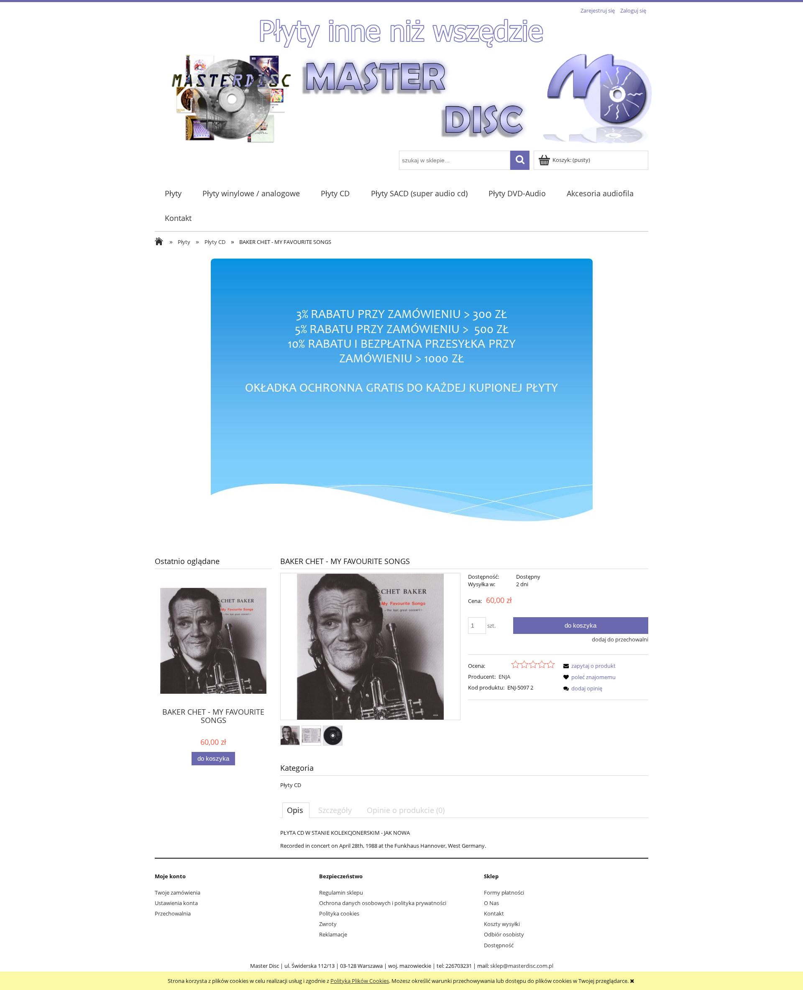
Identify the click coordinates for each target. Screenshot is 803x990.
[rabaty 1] (401, 398)
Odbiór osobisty (504, 934)
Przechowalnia (173, 913)
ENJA (504, 676)
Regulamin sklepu (341, 892)
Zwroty (328, 924)
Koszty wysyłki (502, 924)
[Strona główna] (412, 97)
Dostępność (499, 945)
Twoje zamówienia (177, 892)
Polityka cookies (339, 913)
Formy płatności (504, 892)
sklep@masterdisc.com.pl (521, 965)
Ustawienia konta (176, 903)
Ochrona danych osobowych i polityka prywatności (382, 903)
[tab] (296, 810)
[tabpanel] (464, 839)
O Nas (491, 903)
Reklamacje (333, 934)
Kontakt (494, 913)
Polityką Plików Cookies (359, 981)
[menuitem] (173, 193)
